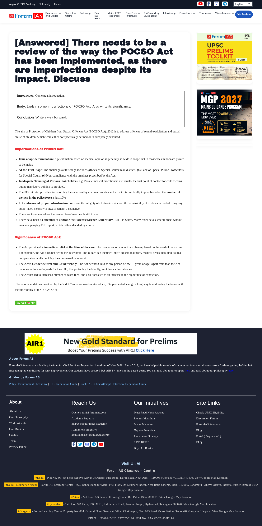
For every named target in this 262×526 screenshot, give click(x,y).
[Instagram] (87, 444)
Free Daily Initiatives (132, 14)
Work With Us (17, 423)
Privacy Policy (17, 446)
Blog (199, 430)
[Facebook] (74, 444)
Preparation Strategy (146, 436)
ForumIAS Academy (208, 424)
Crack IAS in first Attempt (95, 383)
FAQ (199, 442)
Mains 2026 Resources (114, 14)
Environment (26, 383)
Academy (30, 4)
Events (57, 4)
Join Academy (244, 14)
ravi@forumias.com (94, 412)
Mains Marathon (143, 424)
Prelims (84, 13)
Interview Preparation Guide (130, 383)
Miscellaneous (223, 13)
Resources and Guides (51, 14)
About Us (15, 411)
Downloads (186, 13)
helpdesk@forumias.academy (89, 423)
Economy (41, 383)
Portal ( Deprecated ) (208, 436)
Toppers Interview (145, 430)
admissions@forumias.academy (91, 434)
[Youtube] (101, 444)
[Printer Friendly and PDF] (25, 302)
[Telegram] (94, 444)
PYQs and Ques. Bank (150, 14)
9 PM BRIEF (141, 442)
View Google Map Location (211, 477)
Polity (12, 383)
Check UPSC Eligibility (210, 412)
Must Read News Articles (149, 412)
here (187, 370)
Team (12, 440)
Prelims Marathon (144, 418)
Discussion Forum (207, 418)
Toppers (204, 13)
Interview (168, 13)
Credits (13, 434)
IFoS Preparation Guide (63, 383)
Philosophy (45, 4)
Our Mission (16, 429)
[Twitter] (80, 444)
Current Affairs (69, 14)
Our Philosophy (18, 417)
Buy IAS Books (98, 16)
